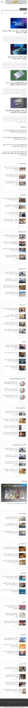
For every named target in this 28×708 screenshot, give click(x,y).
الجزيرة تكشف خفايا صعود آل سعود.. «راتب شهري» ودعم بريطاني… (11, 413)
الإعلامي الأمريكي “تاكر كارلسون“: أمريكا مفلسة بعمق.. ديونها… (10, 316)
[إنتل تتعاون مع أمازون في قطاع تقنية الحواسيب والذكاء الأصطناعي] (18, 103)
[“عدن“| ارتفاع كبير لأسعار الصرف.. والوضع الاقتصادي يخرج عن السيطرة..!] (22, 525)
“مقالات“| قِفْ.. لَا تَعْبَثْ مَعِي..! (11, 352)
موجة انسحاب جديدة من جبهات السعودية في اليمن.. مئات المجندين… (11, 168)
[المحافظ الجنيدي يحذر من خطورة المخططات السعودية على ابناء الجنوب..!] (22, 243)
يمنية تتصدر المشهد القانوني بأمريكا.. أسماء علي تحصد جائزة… (11, 676)
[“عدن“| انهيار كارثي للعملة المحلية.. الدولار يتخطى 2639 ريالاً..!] (22, 518)
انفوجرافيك (24, 484)
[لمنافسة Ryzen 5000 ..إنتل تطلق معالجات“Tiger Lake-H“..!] (18, 49)
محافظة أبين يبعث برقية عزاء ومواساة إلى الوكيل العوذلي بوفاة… (11, 257)
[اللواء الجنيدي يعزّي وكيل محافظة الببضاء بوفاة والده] (22, 250)
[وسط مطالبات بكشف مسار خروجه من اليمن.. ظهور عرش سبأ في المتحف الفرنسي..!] (22, 669)
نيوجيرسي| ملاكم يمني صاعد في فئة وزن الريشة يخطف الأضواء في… (10, 622)
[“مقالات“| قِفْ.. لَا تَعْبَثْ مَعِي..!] (22, 354)
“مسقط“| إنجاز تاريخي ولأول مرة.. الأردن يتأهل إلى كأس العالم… (11, 615)
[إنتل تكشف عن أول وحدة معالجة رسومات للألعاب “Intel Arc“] (18, 23)
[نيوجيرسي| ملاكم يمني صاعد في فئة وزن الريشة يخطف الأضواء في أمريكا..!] (22, 622)
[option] (14, 495)
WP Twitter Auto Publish (8, 707)
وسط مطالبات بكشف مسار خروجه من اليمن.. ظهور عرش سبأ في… (11, 669)
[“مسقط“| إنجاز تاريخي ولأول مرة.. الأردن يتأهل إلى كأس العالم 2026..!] (22, 615)
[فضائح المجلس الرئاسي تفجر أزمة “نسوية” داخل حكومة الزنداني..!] (22, 214)
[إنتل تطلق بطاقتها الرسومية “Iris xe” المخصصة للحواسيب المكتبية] (18, 75)
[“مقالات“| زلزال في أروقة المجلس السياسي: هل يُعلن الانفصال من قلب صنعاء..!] (22, 346)
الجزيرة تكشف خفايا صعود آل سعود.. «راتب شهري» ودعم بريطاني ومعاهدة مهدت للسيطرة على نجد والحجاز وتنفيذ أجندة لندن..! (14, 153)
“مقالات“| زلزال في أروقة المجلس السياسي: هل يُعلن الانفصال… (11, 346)
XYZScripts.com (21, 707)
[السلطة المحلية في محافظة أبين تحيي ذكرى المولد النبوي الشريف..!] (22, 236)
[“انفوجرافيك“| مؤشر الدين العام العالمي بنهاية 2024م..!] (14, 493)
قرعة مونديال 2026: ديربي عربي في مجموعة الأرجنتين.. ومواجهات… (10, 607)
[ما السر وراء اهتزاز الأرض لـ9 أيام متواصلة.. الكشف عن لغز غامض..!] (22, 578)
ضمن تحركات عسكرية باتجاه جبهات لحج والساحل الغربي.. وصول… (11, 183)
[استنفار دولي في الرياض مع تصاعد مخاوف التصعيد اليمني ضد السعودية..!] (22, 309)
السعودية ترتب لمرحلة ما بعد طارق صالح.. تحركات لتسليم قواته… (11, 206)
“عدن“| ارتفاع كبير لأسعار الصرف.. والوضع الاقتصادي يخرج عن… (10, 525)
